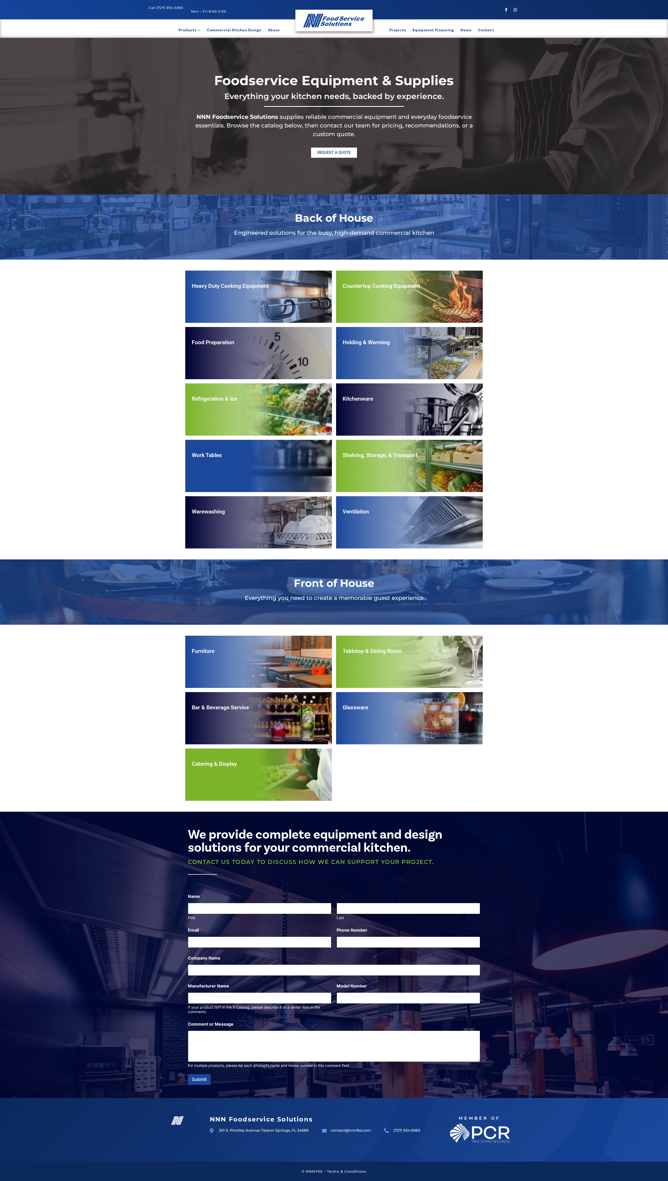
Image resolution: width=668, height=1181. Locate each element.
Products (187, 30)
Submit (199, 1079)
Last (340, 917)
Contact (486, 30)
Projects (397, 30)
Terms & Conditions (347, 1171)
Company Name (204, 958)
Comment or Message (211, 1024)
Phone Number (352, 930)
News (466, 30)
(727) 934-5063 (170, 8)
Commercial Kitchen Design (234, 30)
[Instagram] (515, 10)
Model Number (352, 986)
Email (195, 930)
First (191, 917)
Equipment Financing (433, 30)
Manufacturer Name (208, 986)
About (274, 30)
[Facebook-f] (506, 10)
